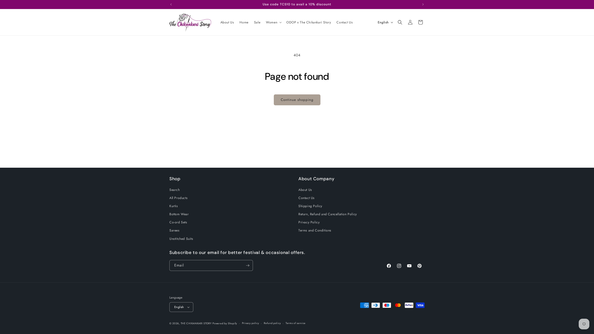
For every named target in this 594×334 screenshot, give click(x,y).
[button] (273, 22)
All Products (178, 198)
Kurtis (173, 206)
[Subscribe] (247, 265)
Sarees (174, 230)
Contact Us (306, 198)
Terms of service (296, 323)
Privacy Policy (309, 222)
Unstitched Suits (181, 238)
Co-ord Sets (178, 222)
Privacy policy (250, 323)
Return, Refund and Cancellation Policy (327, 214)
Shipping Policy (310, 206)
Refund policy (272, 323)
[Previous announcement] (171, 4)
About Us (305, 189)
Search (174, 189)
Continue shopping (297, 99)
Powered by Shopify (225, 323)
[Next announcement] (423, 4)
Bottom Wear (179, 214)
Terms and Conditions (314, 230)
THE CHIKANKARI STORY (196, 323)
